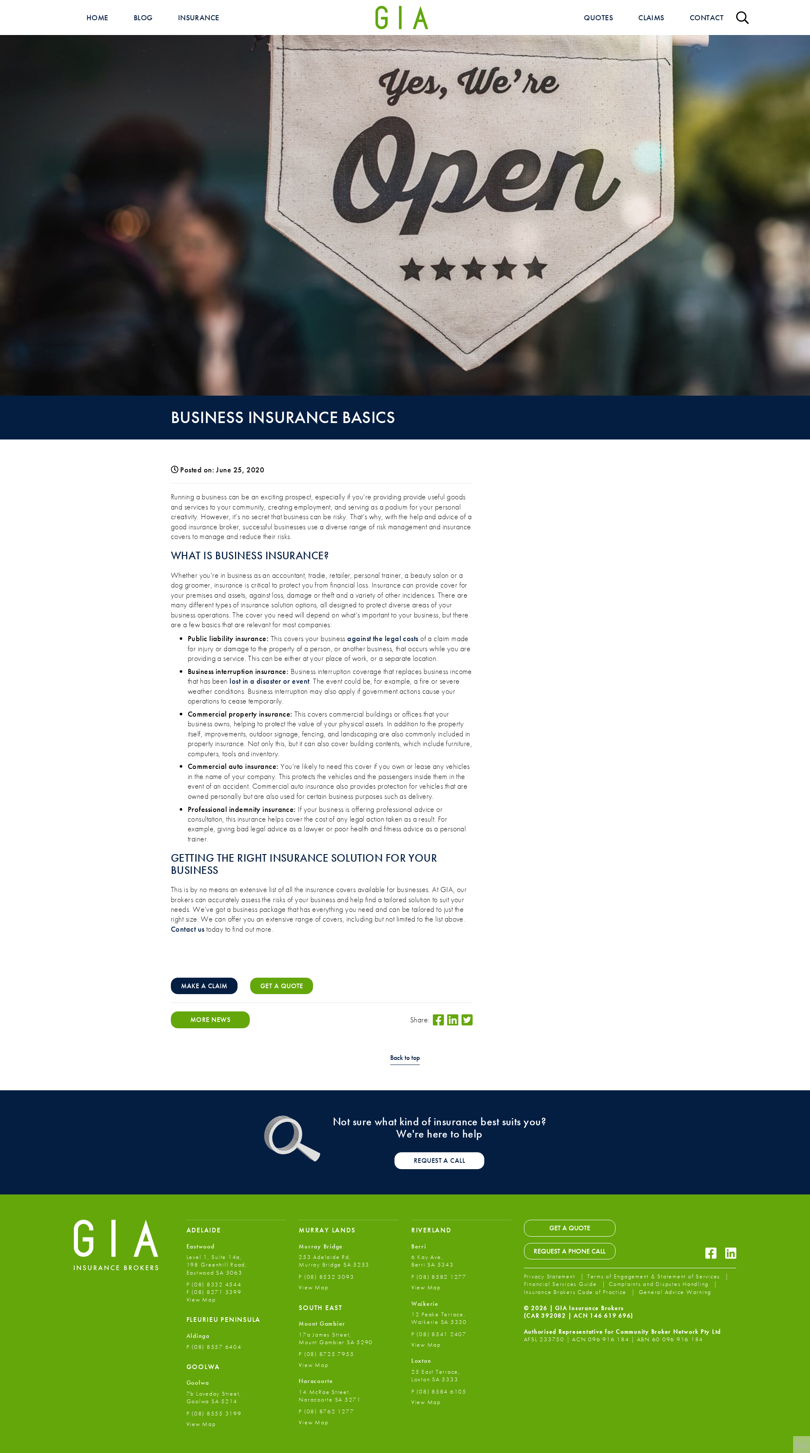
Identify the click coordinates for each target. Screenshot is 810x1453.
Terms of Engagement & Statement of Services (654, 1276)
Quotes (598, 17)
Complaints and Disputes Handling (660, 1284)
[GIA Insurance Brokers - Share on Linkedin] (452, 1020)
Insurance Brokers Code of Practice (576, 1291)
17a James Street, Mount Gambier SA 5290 (336, 1338)
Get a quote (281, 985)
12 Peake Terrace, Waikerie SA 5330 (439, 1318)
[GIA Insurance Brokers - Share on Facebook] (438, 1020)
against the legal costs (382, 638)
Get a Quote (569, 1228)
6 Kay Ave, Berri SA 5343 (432, 1260)
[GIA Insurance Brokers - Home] (401, 17)
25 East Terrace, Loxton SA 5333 (435, 1375)
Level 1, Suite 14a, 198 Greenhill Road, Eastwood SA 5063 (216, 1264)
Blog (143, 17)
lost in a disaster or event (269, 681)
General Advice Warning (675, 1291)
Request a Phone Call (569, 1250)
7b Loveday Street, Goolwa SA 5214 (214, 1397)
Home (97, 17)
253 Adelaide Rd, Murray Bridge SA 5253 (334, 1260)
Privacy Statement (551, 1276)
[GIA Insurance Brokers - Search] (742, 17)
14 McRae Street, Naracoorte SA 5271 (330, 1395)
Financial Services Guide (561, 1284)
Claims (651, 17)
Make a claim (204, 985)
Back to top (405, 1058)
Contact (707, 17)
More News (210, 1019)
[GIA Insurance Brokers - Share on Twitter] (467, 1020)
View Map (201, 1299)
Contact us (188, 929)
